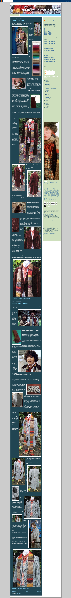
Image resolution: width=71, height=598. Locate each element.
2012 (46, 104)
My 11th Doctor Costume (49, 59)
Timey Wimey (51, 199)
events (54, 192)
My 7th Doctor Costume (49, 55)
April (47, 94)
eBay (50, 192)
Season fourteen (47, 30)
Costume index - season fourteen (48, 214)
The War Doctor (46, 199)
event (52, 192)
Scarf (47, 198)
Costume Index (50, 188)
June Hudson (56, 195)
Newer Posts (14, 591)
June (47, 91)
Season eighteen (47, 34)
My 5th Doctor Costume (49, 52)
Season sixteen (47, 32)
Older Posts (39, 591)
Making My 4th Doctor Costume (40, 9)
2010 (46, 107)
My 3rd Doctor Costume (49, 50)
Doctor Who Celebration (52, 190)
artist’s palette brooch (53, 182)
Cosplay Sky (46, 187)
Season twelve (47, 28)
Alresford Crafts (46, 182)
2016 (46, 81)
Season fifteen (47, 31)
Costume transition (52, 189)
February (48, 97)
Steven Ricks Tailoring (50, 20)
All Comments (48, 73)
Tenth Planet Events (56, 198)
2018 (46, 78)
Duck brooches (50, 191)
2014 (46, 101)
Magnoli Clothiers (46, 196)
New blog (56, 196)
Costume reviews (56, 188)
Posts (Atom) (19, 593)
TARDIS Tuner (50, 198)
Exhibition (57, 192)
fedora (45, 193)
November (48, 84)
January (47, 98)
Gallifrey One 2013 (54, 193)
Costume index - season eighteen (48, 220)
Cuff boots (57, 189)
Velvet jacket (55, 199)
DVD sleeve (55, 191)
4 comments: (27, 298)
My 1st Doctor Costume (49, 48)
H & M (55, 194)
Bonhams (46, 185)
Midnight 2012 (52, 196)
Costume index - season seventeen (49, 233)
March (47, 95)
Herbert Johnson (51, 195)
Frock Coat (16, 299)
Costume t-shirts (47, 189)
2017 (46, 80)
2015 (46, 100)
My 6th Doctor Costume (49, 54)
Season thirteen (47, 29)
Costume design (53, 187)
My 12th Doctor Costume (49, 61)
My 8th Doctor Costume (49, 57)
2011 (46, 106)
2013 (46, 103)
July (47, 90)
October (47, 85)
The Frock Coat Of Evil (18, 20)
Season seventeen (48, 33)
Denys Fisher (46, 190)
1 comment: (27, 588)
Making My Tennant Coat (49, 41)
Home (27, 591)
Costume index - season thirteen (48, 227)
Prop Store (46, 197)
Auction (47, 184)
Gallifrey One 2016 (51, 194)
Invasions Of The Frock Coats (20, 303)
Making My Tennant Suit (49, 43)
